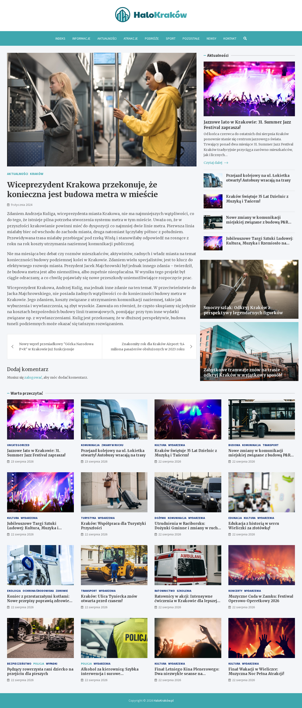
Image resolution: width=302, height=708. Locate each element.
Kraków (36, 174)
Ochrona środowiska (38, 590)
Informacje (81, 38)
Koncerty (235, 590)
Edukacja (235, 518)
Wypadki (51, 663)
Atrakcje (131, 38)
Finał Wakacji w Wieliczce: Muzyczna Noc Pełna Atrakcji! (256, 671)
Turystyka (88, 518)
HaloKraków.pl (164, 700)
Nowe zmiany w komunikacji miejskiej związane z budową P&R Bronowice (257, 222)
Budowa (234, 445)
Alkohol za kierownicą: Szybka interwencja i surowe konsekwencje (109, 674)
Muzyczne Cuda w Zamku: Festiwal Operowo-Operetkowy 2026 (260, 598)
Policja (38, 663)
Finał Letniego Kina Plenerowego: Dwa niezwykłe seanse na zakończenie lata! (187, 674)
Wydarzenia (176, 445)
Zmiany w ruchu (112, 445)
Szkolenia (184, 590)
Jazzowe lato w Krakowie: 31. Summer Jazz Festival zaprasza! (36, 453)
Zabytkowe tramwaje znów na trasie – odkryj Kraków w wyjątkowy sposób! (244, 372)
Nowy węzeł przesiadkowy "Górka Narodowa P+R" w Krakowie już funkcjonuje (56, 346)
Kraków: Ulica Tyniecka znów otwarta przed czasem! (109, 598)
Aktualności (107, 38)
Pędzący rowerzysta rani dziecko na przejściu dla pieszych (40, 671)
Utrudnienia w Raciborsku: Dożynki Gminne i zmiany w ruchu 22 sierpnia (187, 528)
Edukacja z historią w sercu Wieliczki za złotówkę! (253, 525)
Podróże (152, 38)
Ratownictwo (165, 590)
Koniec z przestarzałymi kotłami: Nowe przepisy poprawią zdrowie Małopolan (38, 601)
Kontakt (229, 38)
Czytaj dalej (213, 163)
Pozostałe (191, 38)
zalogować (33, 377)
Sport (171, 38)
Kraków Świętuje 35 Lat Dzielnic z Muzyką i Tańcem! (257, 198)
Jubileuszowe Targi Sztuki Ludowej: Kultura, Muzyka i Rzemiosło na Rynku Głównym (259, 243)
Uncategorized (18, 445)
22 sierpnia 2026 (169, 461)
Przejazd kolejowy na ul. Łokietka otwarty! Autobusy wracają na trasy (258, 177)
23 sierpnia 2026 (22, 461)
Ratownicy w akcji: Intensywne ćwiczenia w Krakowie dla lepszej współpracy (186, 601)
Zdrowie (62, 590)
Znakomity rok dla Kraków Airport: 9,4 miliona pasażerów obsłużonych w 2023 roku (148, 346)
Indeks (60, 38)
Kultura (160, 445)
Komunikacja (90, 445)
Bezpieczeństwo (19, 663)
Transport (271, 445)
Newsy (211, 38)
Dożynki (160, 518)
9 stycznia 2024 (21, 205)
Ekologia (14, 590)
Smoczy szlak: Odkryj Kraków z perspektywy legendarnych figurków (243, 310)
